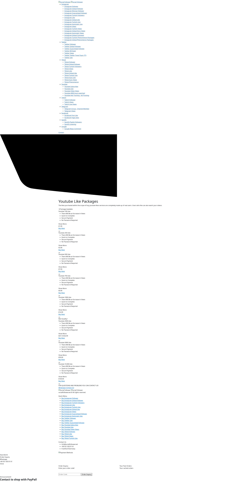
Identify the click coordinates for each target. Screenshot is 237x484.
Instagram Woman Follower (74, 11)
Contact (61, 132)
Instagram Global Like (72, 20)
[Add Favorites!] (59, 252)
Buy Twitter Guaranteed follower (72, 423)
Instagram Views (70, 26)
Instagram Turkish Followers (74, 15)
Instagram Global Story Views (74, 31)
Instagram (65, 4)
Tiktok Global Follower (72, 64)
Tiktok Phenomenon (71, 82)
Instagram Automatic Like (73, 24)
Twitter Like (68, 58)
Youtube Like (68, 89)
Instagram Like (69, 18)
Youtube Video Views (71, 91)
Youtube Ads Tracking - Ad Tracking (76, 95)
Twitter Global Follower (72, 46)
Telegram (64, 107)
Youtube (64, 84)
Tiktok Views (68, 69)
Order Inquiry (86, 474)
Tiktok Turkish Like (70, 75)
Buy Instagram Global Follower (72, 401)
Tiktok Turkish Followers (72, 67)
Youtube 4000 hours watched (74, 93)
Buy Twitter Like (67, 421)
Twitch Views (69, 102)
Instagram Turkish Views (73, 29)
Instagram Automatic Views (74, 33)
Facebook (64, 113)
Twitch (63, 98)
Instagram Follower (71, 6)
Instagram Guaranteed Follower (75, 13)
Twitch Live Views (70, 104)
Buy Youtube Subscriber (69, 425)
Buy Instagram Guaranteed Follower (74, 414)
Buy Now (62, 228)
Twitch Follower (69, 100)
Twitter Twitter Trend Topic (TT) (75, 55)
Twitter (63, 42)
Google (64, 127)
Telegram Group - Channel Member (76, 109)
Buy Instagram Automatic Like (71, 416)
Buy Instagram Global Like (70, 409)
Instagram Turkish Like (72, 22)
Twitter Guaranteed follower (74, 49)
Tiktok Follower (69, 62)
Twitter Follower (70, 44)
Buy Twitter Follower (68, 418)
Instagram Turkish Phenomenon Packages (79, 38)
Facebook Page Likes (71, 118)
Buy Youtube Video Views (70, 429)
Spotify (63, 120)
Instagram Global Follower (73, 9)
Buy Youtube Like (67, 427)
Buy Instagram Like (68, 405)
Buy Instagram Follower (69, 398)
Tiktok (63, 60)
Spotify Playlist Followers (73, 122)
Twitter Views (69, 53)
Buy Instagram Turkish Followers (72, 403)
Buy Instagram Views (68, 412)
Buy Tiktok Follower (68, 432)
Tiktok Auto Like (70, 78)
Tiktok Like (68, 71)
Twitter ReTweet (70, 51)
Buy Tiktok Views (67, 436)
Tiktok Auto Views (70, 80)
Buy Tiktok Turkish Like (69, 438)
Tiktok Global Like (70, 73)
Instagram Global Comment (74, 35)
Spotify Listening (70, 124)
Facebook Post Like (71, 115)
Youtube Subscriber (71, 87)
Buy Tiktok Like (66, 434)
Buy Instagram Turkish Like (70, 407)
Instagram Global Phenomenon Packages (79, 40)
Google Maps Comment (72, 129)
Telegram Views (69, 111)
